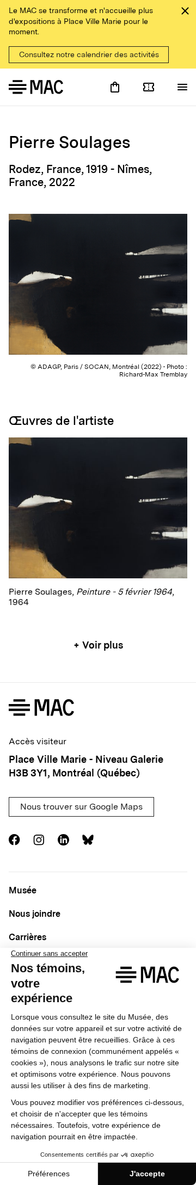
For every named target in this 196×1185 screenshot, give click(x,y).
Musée (22, 890)
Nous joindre (34, 914)
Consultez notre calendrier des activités (89, 54)
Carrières (27, 937)
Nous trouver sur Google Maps (81, 806)
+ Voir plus (98, 645)
